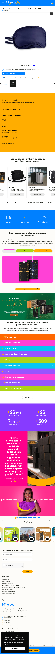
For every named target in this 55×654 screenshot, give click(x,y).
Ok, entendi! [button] (15, 648)
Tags (9, 250)
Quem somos (5, 579)
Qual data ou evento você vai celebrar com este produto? (20, 69)
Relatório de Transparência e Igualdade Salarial (13, 587)
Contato (4, 598)
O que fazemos (6, 581)
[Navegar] (12, 481)
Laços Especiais (25, 250)
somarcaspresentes (27, 517)
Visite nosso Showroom (7, 589)
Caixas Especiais (43, 250)
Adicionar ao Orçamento (33, 650)
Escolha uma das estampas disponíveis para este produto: (19, 78)
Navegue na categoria (46, 202)
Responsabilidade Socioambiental (10, 585)
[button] (2, 202)
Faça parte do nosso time (8, 591)
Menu (3, 3)
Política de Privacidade (48, 645)
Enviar (27, 571)
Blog (3, 600)
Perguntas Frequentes (7, 583)
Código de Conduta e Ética (8, 593)
